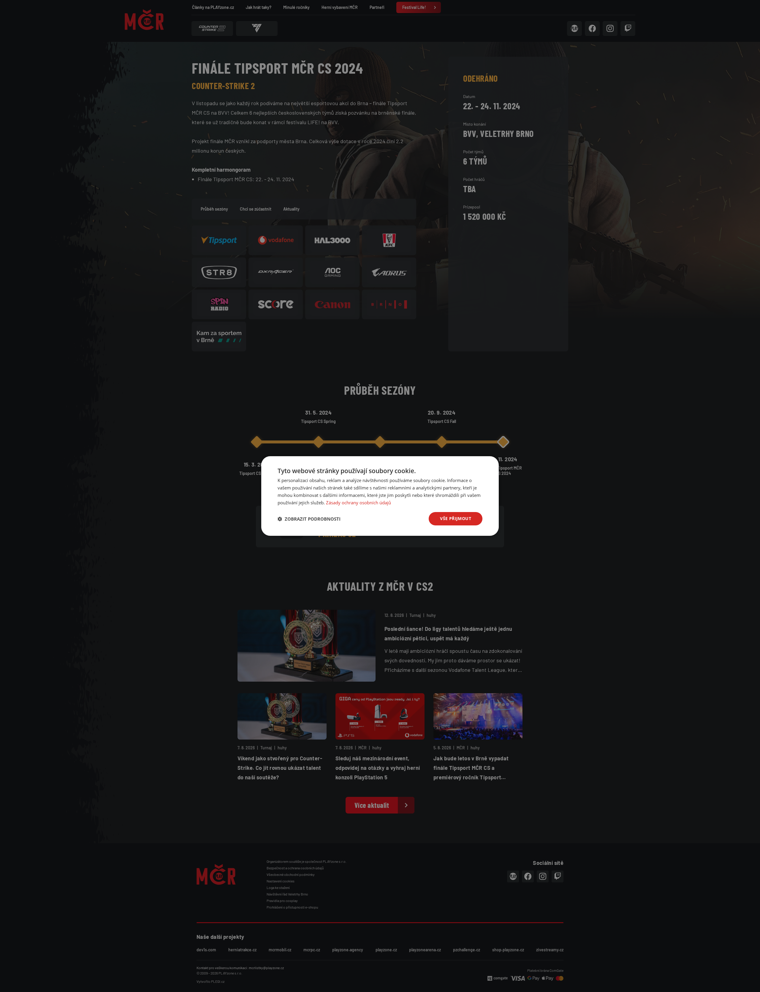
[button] (309, 519)
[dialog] (380, 496)
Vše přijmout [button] (455, 518)
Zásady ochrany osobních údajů (358, 503)
